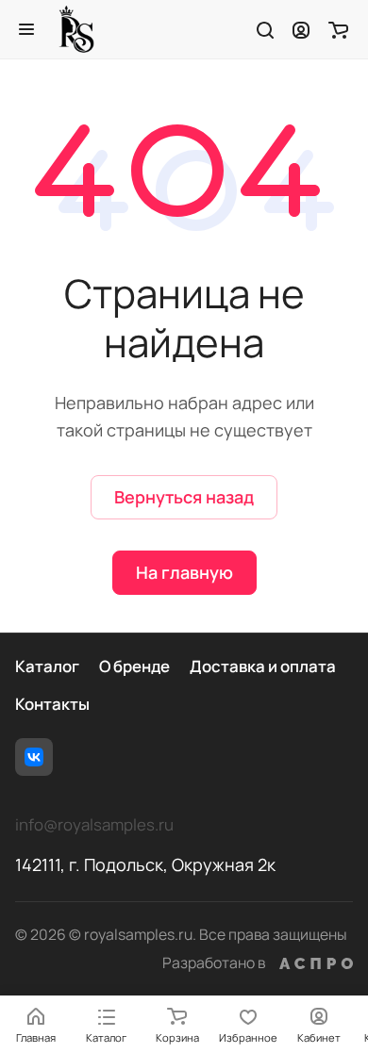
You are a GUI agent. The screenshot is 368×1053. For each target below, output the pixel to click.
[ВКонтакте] (34, 757)
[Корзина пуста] (338, 29)
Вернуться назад (184, 496)
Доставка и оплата (263, 666)
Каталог (47, 666)
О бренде (134, 666)
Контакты (52, 704)
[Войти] (301, 29)
